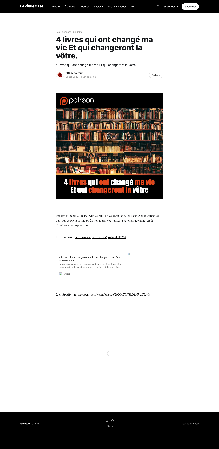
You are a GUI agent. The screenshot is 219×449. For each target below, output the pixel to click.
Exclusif (98, 6)
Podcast (84, 6)
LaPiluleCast (31, 6)
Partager (156, 75)
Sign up (110, 426)
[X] (107, 420)
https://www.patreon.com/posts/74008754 (100, 237)
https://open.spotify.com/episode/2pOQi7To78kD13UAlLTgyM (112, 294)
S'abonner (190, 6)
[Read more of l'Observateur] (60, 75)
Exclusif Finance (117, 6)
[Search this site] (158, 6)
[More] (132, 6)
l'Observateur (74, 73)
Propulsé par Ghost (190, 423)
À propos (70, 6)
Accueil (56, 6)
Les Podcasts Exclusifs (69, 31)
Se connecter (171, 6)
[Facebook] (112, 420)
